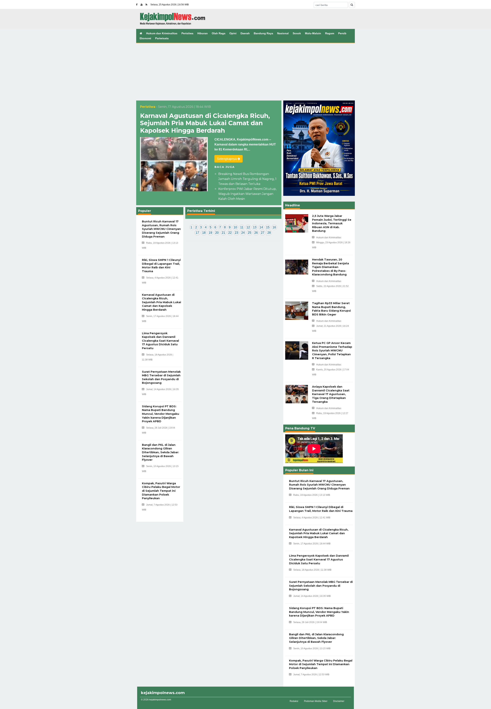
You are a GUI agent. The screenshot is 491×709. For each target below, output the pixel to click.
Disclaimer (338, 701)
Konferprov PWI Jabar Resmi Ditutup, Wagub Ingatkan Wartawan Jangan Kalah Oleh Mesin (247, 194)
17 (197, 232)
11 (241, 227)
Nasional (283, 33)
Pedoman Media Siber (315, 701)
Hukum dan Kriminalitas (161, 33)
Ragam (329, 33)
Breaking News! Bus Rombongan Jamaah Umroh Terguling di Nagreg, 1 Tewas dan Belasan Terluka (247, 179)
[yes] (352, 5)
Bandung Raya (263, 33)
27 (262, 232)
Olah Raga (218, 33)
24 (243, 232)
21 (223, 232)
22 (230, 232)
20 (217, 232)
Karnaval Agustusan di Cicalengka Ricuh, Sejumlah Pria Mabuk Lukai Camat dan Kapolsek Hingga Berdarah (205, 123)
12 (248, 227)
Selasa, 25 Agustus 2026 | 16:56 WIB (169, 4)
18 (204, 232)
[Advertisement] (245, 72)
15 (267, 227)
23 (236, 232)
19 (210, 232)
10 (235, 227)
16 (274, 227)
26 (256, 232)
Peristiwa (187, 33)
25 (249, 232)
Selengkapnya (227, 158)
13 (254, 227)
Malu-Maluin (313, 33)
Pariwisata (162, 38)
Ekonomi (145, 38)
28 (269, 232)
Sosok (297, 33)
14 (261, 227)
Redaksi (294, 701)
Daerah (245, 33)
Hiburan (202, 33)
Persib (342, 33)
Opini (232, 33)
